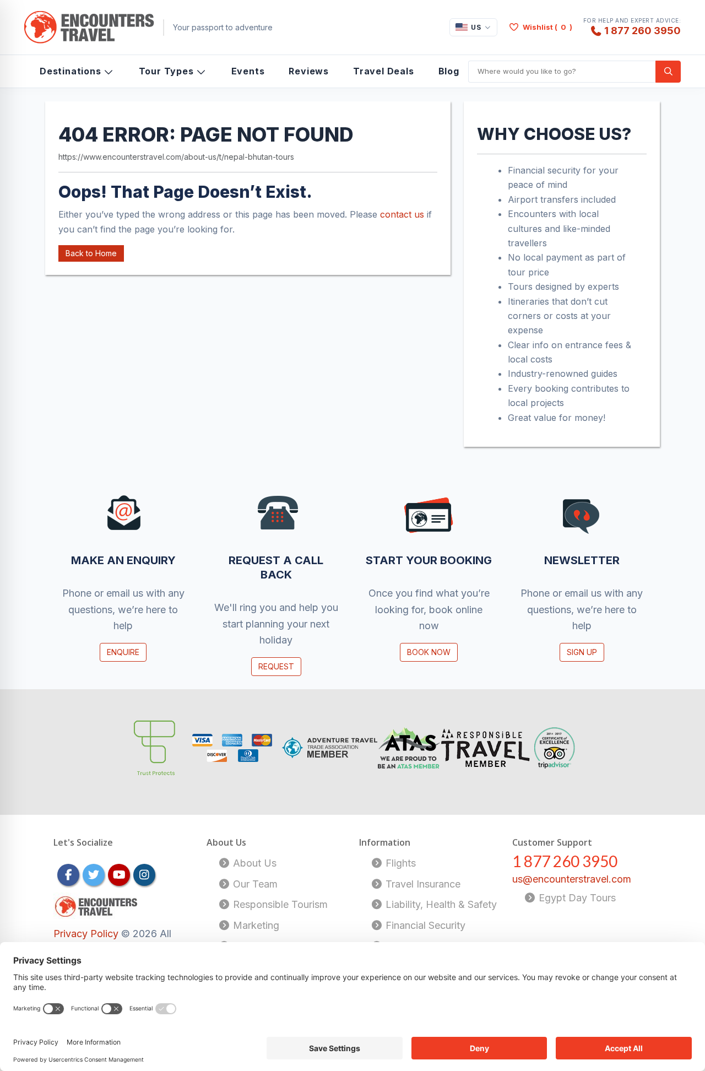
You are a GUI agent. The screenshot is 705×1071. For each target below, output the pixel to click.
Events (248, 71)
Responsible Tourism (279, 904)
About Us (253, 863)
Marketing (254, 925)
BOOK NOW (429, 652)
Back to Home (91, 253)
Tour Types (166, 71)
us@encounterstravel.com (571, 879)
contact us (402, 214)
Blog (448, 71)
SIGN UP (582, 652)
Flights (399, 863)
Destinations (70, 71)
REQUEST (276, 666)
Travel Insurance (421, 884)
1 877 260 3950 (642, 30)
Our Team (254, 884)
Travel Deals (383, 71)
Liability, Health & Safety (440, 904)
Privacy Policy (87, 933)
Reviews (309, 71)
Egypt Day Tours (576, 898)
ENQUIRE (123, 652)
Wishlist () (547, 27)
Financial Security (424, 925)
